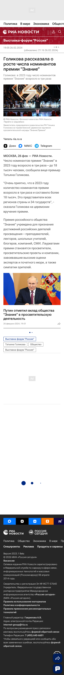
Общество (35, 344)
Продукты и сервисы (50, 546)
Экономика (39, 541)
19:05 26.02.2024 (12, 47)
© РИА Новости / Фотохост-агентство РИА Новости (27, 119)
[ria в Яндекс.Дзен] (22, 521)
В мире (53, 541)
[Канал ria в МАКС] (9, 521)
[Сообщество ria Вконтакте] (35, 521)
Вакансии (9, 560)
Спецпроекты (11, 546)
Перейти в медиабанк (14, 122)
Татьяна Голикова (15, 344)
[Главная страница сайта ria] (20, 32)
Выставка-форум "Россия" (19, 339)
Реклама (28, 546)
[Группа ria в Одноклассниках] (47, 521)
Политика (8, 541)
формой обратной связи (45, 631)
